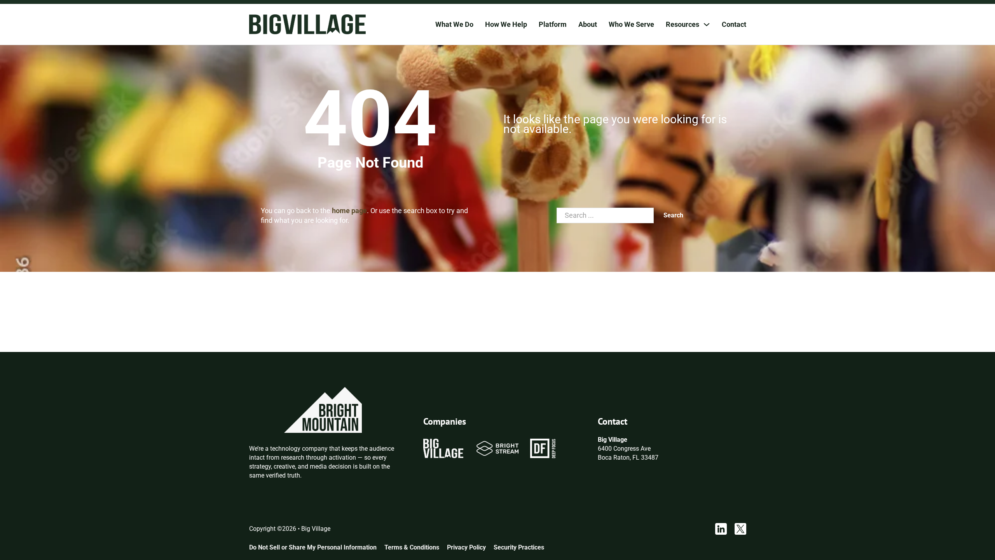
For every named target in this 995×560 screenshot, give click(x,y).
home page (349, 210)
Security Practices (519, 547)
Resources (682, 24)
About (587, 24)
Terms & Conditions (411, 547)
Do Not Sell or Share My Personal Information (313, 547)
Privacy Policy (466, 547)
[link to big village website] (443, 448)
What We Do (454, 24)
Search (673, 215)
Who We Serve (631, 24)
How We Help (506, 24)
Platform (553, 24)
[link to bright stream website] (497, 448)
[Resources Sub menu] (706, 24)
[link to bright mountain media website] (323, 409)
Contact (734, 24)
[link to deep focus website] (543, 448)
